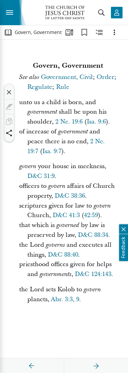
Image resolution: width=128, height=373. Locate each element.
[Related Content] (99, 32)
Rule (62, 87)
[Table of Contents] (8, 32)
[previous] (31, 365)
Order (105, 77)
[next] (95, 365)
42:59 (91, 215)
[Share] (9, 133)
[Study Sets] (69, 32)
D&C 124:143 (93, 274)
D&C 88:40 (63, 254)
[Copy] (9, 121)
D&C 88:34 (93, 235)
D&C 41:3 (66, 215)
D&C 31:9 (41, 176)
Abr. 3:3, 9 (65, 299)
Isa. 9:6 (96, 121)
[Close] (9, 92)
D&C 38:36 (70, 196)
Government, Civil (67, 77)
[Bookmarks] (84, 32)
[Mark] (9, 106)
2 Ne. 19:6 (69, 121)
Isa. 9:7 (51, 151)
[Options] (114, 32)
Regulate (39, 87)
